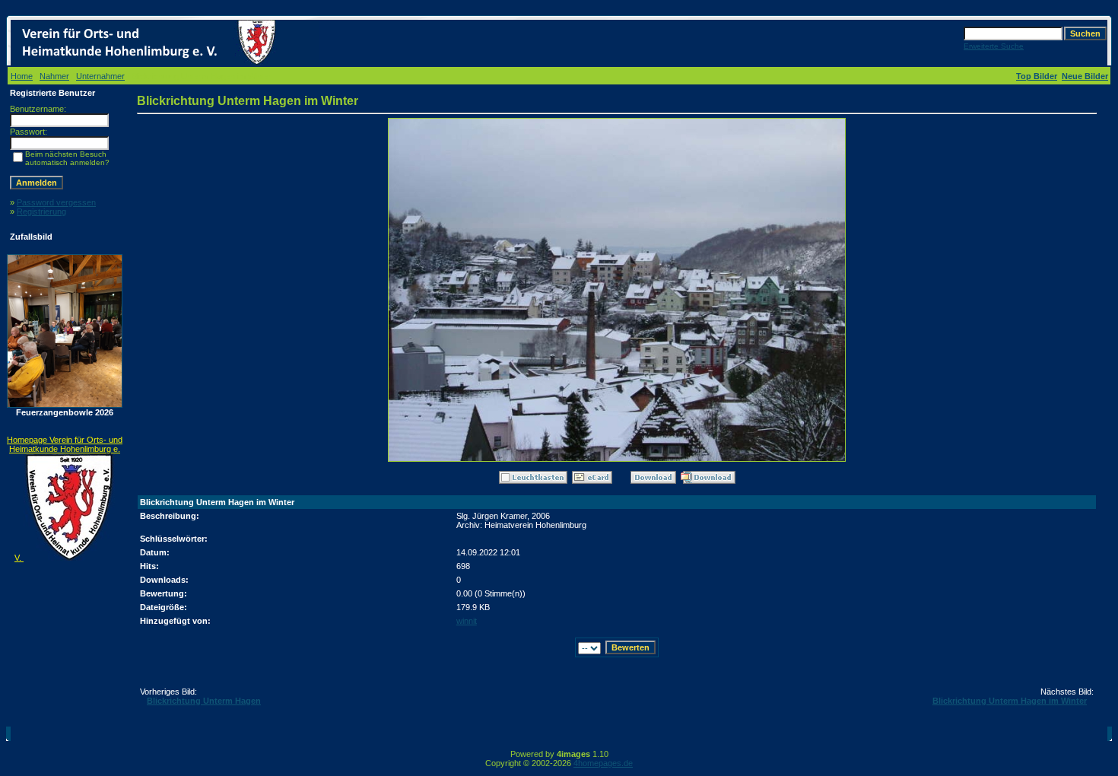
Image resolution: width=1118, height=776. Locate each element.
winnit (466, 620)
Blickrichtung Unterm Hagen (204, 700)
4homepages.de (603, 763)
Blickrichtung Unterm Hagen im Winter (1009, 700)
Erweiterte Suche (994, 46)
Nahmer (54, 76)
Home (22, 76)
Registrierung (41, 211)
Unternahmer (100, 76)
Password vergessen (56, 202)
